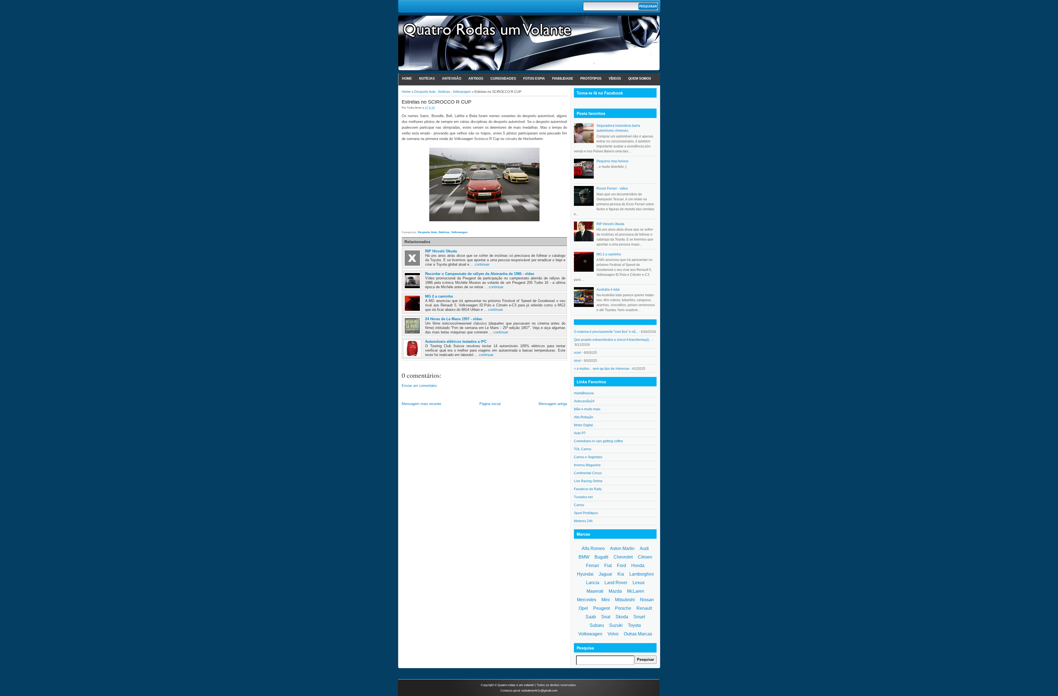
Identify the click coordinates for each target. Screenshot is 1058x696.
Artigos (475, 78)
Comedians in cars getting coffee (598, 441)
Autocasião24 (584, 401)
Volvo (613, 634)
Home (407, 78)
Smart (639, 616)
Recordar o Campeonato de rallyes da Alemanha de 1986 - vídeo (479, 274)
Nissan (647, 599)
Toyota (634, 625)
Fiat (608, 565)
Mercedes (586, 599)
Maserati (595, 591)
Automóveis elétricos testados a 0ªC (456, 341)
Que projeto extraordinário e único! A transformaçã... (612, 340)
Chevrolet (623, 557)
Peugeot (601, 608)
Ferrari (592, 565)
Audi (644, 548)
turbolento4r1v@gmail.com (539, 690)
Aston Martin (622, 548)
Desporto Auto (425, 92)
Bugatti (601, 557)
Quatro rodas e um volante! (516, 685)
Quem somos (639, 78)
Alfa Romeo (593, 548)
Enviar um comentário (419, 386)
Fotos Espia (534, 78)
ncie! (577, 353)
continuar (482, 264)
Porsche (623, 608)
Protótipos (590, 78)
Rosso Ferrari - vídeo (612, 188)
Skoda (621, 616)
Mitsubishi (625, 599)
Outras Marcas (638, 634)
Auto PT (580, 433)
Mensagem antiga (553, 404)
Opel (583, 608)
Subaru (596, 625)
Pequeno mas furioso (612, 161)
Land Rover (616, 582)
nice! (577, 361)
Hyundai (585, 574)
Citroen (645, 557)
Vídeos (615, 78)
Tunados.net (583, 497)
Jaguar (605, 574)
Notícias (427, 78)
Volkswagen (462, 92)
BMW (584, 557)
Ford (621, 565)
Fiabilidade (562, 78)
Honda (638, 565)
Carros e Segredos (588, 457)
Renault (644, 608)
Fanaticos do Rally (588, 489)
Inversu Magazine (587, 465)
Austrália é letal (608, 290)
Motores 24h (583, 521)
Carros (579, 505)
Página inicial (490, 404)
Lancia (592, 582)
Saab (590, 616)
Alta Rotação (583, 417)
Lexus (638, 582)
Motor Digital (583, 425)
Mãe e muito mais (587, 409)
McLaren (635, 591)
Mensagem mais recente (421, 404)
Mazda (615, 591)
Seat (605, 616)
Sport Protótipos (586, 513)
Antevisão (451, 78)
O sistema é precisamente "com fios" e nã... (606, 332)
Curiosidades (503, 78)
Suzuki (616, 625)
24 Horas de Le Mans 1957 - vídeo (453, 319)
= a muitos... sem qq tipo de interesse (601, 369)
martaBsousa (584, 393)
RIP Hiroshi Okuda (441, 251)
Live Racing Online (588, 481)
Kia (620, 574)
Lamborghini (641, 574)
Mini (605, 599)
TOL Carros (582, 449)
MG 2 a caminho (439, 296)
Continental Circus (588, 473)
